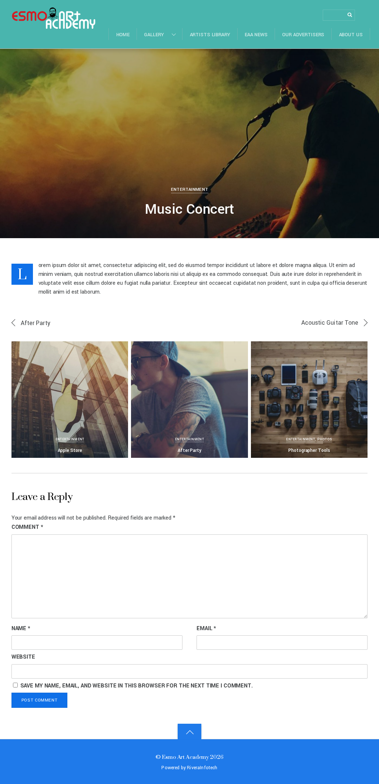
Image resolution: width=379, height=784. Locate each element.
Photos (324, 439)
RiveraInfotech (202, 767)
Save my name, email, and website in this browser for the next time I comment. (136, 686)
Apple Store (70, 450)
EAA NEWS (256, 34)
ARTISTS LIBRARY (210, 34)
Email (206, 628)
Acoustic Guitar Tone (330, 322)
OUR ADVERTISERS (303, 34)
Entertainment (189, 189)
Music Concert (189, 209)
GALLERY (154, 34)
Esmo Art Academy (185, 757)
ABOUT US (351, 34)
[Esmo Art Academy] (53, 25)
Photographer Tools (309, 450)
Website (23, 657)
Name (20, 628)
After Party (35, 323)
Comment (27, 527)
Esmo (32, 61)
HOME (123, 34)
